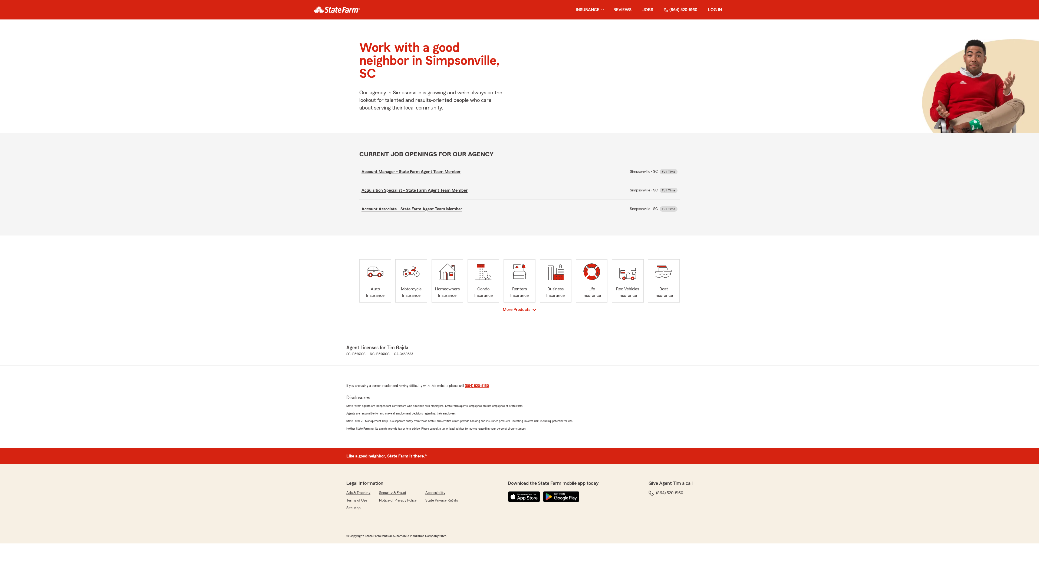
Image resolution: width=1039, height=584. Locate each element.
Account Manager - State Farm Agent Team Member (411, 172)
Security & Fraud (392, 493)
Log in (715, 10)
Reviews (622, 10)
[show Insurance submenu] (601, 10)
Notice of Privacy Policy (398, 500)
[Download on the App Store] (524, 496)
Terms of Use (356, 500)
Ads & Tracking (358, 493)
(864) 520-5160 (683, 10)
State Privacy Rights (441, 500)
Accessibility (435, 493)
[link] (337, 9)
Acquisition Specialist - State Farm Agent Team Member (414, 190)
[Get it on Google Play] (561, 496)
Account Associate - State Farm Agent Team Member (411, 209)
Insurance (587, 10)
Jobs (647, 10)
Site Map (353, 508)
